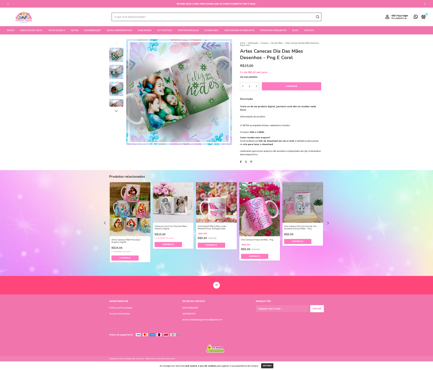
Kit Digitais (164, 30)
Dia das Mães (277, 43)
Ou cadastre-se (399, 18)
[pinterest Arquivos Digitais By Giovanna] (216, 285)
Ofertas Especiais (188, 30)
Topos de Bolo (56, 30)
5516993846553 (190, 308)
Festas (74, 30)
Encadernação (92, 30)
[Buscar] (317, 17)
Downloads (211, 30)
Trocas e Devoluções (119, 313)
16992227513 (189, 313)
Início (10, 30)
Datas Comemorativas (119, 30)
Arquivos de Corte (31, 30)
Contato (309, 30)
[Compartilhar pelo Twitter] (246, 161)
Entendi (267, 366)
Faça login (402, 15)
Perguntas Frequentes (273, 30)
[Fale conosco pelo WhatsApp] (415, 17)
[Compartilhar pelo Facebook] (241, 161)
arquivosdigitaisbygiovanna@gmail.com (202, 319)
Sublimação (145, 30)
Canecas (264, 43)
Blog (295, 30)
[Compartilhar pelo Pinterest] (251, 161)
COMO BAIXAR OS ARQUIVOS (239, 30)
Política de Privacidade (120, 308)
